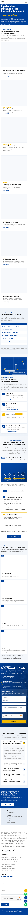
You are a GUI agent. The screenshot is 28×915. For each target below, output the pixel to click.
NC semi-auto (14, 487)
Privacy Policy (14, 913)
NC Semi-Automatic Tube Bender (10, 859)
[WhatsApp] (25, 894)
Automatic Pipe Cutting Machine (10, 862)
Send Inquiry (13, 721)
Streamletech (20, 911)
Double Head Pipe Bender (8, 868)
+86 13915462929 (11, 812)
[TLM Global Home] (3, 2)
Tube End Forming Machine (8, 871)
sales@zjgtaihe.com (11, 822)
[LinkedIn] (2, 850)
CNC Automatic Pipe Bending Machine (11, 857)
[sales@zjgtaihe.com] (25, 901)
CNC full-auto (23, 487)
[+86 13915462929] (25, 897)
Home (2, 4)
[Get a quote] (25, 890)
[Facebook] (6, 850)
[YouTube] (9, 850)
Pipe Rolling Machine (7, 866)
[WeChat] (25, 904)
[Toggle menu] (26, 1)
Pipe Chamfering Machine (8, 864)
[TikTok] (13, 850)
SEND (5, 904)
